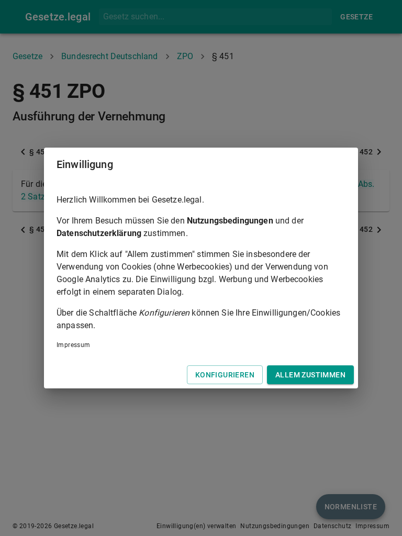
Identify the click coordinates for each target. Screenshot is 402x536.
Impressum (74, 345)
